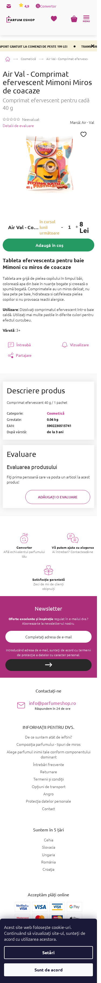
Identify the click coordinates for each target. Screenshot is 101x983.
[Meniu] (86, 19)
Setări (48, 952)
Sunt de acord (48, 969)
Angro (48, 793)
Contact (48, 808)
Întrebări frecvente (48, 764)
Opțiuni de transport (48, 786)
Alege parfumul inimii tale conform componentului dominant (48, 754)
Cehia (48, 839)
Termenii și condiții (48, 779)
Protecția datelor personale (48, 801)
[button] (62, 227)
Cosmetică (55, 413)
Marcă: (82, 122)
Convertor (48, 6)
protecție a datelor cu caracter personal (50, 655)
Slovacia (48, 847)
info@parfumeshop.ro (52, 705)
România (48, 862)
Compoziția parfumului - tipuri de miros (48, 744)
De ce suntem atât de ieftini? (48, 737)
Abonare (48, 665)
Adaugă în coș (49, 245)
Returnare (48, 771)
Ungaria (48, 854)
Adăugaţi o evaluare (58, 497)
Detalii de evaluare (18, 125)
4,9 (26, 6)
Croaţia (48, 869)
